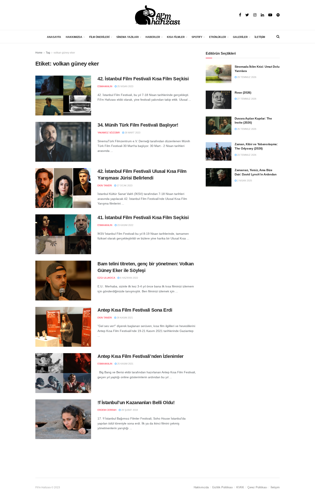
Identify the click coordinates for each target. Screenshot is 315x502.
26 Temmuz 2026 (246, 129)
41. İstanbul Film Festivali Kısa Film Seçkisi (143, 217)
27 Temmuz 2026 (246, 98)
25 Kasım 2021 (125, 363)
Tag (48, 52)
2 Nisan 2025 (244, 180)
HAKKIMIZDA (74, 37)
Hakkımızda (201, 487)
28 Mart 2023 (132, 132)
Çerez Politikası (257, 487)
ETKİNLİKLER (217, 37)
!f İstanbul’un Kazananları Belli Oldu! (136, 402)
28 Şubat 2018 (129, 410)
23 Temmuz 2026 (246, 155)
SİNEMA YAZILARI (127, 37)
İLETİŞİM (260, 37)
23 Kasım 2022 (125, 225)
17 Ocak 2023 (124, 185)
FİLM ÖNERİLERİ (99, 37)
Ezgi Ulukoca (106, 277)
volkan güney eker (64, 52)
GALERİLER (240, 37)
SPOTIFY (197, 37)
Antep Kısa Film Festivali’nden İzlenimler (141, 356)
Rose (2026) (243, 92)
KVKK (240, 487)
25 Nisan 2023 (125, 86)
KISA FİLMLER (176, 37)
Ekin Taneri (105, 185)
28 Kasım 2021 (124, 317)
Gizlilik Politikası (222, 487)
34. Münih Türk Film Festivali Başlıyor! (138, 125)
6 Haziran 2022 (128, 277)
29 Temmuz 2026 (246, 77)
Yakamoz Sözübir (109, 132)
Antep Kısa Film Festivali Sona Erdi (135, 310)
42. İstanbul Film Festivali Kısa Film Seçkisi (143, 78)
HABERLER (153, 37)
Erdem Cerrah (107, 410)
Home (38, 52)
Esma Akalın (105, 86)
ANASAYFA (54, 37)
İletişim (275, 487)
